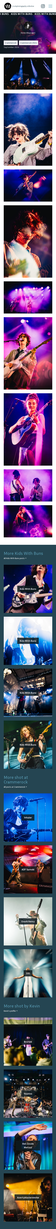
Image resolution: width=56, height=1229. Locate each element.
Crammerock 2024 (28, 42)
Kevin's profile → (10, 1011)
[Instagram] (43, 6)
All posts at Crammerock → (15, 787)
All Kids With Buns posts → (15, 558)
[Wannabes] (8, 6)
